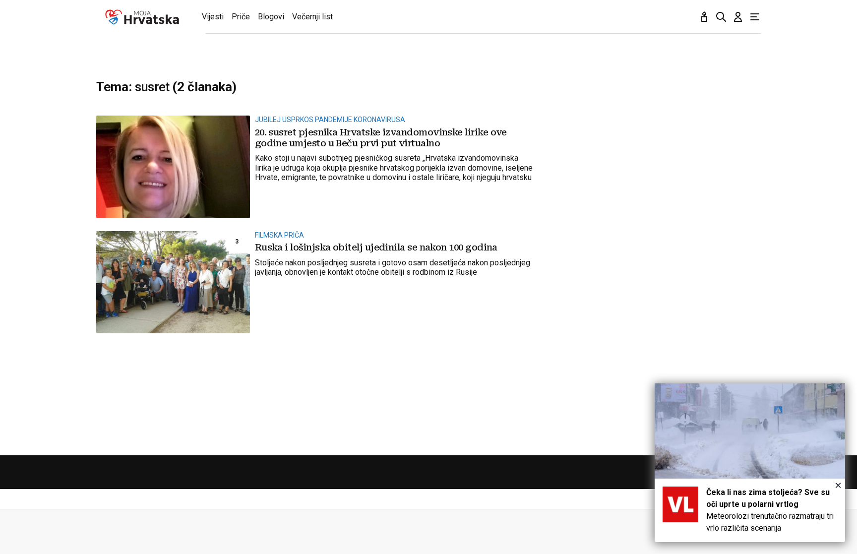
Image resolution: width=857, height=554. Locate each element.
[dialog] (750, 462)
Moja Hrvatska (142, 17)
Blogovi (271, 16)
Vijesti (213, 16)
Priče (241, 16)
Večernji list (312, 16)
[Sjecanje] (704, 17)
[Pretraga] (721, 17)
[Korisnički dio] (738, 17)
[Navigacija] (755, 17)
